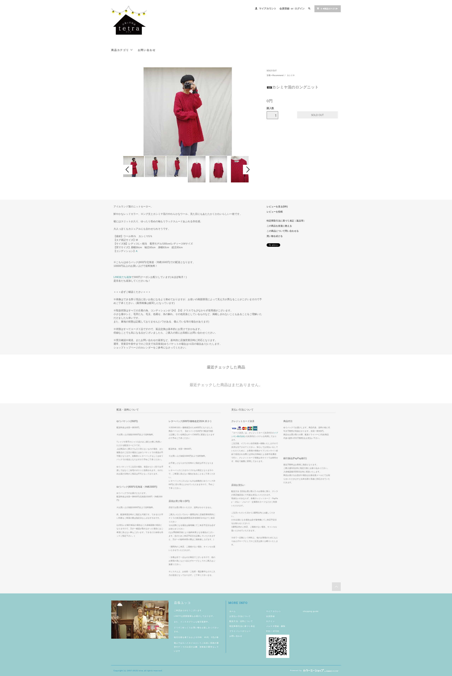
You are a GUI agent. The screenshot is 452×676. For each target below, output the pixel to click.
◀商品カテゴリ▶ (329, 9)
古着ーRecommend (275, 75)
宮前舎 (203, 647)
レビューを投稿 (275, 212)
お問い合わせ (147, 50)
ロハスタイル (188, 643)
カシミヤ (291, 75)
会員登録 (284, 8)
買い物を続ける (275, 236)
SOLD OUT (272, 70)
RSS (268, 631)
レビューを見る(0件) (277, 206)
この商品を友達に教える (279, 226)
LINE (176, 616)
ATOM (276, 631)
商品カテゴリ (120, 50)
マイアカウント (267, 8)
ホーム (232, 611)
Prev (127, 169)
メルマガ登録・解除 (275, 626)
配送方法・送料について (241, 621)
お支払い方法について (240, 616)
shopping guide (311, 611)
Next (247, 169)
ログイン (300, 8)
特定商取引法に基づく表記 (242, 626)
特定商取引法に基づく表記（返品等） (286, 221)
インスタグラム (187, 622)
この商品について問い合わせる (283, 231)
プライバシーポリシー (240, 631)
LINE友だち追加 (122, 277)
